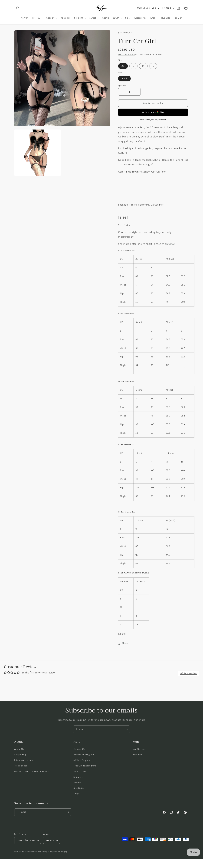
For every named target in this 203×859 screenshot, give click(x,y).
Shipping (78, 777)
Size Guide (78, 788)
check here (168, 244)
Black (124, 78)
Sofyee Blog (20, 754)
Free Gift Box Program (84, 766)
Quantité (122, 85)
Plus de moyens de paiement (153, 120)
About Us (19, 749)
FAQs (76, 794)
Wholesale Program (83, 754)
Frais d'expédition (126, 54)
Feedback (138, 754)
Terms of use (20, 766)
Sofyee (25, 852)
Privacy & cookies (23, 760)
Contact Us (79, 749)
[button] (17, 8)
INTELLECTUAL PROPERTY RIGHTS (32, 771)
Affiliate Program (82, 760)
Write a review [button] (188, 673)
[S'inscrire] (126, 729)
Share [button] (125, 643)
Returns (77, 782)
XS (122, 66)
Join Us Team (139, 749)
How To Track (80, 771)
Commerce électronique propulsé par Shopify (47, 852)
